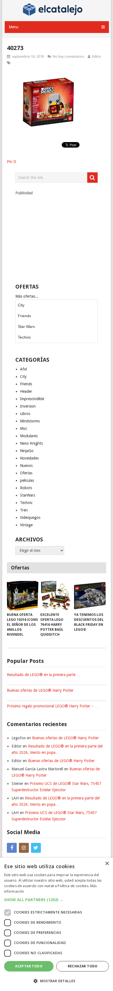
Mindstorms (30, 421)
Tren (24, 510)
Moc (23, 428)
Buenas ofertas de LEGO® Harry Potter (40, 690)
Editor (96, 56)
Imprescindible (32, 399)
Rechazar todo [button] (83, 966)
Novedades (29, 458)
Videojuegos (30, 517)
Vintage (26, 525)
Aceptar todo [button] (29, 966)
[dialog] (56, 924)
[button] (56, 899)
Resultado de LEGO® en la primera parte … (43, 674)
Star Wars (26, 326)
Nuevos (26, 465)
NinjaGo (26, 451)
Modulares (29, 436)
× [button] (107, 864)
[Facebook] (12, 848)
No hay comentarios (68, 56)
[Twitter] (36, 848)
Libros (25, 413)
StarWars (27, 495)
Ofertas (26, 473)
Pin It (11, 161)
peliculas (27, 480)
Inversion (28, 406)
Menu (13, 27)
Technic (24, 337)
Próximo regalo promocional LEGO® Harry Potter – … (52, 706)
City (21, 305)
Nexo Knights (31, 443)
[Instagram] (24, 848)
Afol (23, 369)
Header (26, 391)
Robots (26, 488)
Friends (24, 316)
